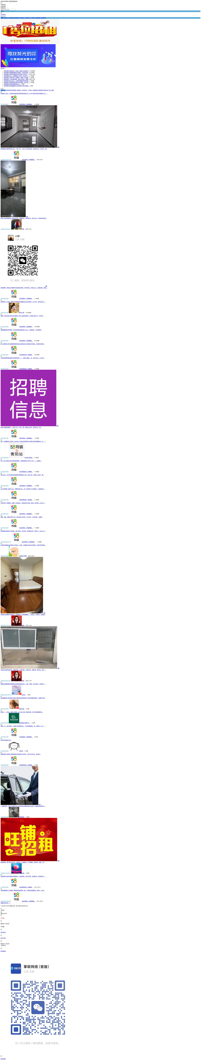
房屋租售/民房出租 (6, 159)
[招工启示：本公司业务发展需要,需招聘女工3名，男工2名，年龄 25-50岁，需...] (1, 473)
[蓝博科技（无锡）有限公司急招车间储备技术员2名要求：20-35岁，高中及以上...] (1, 300)
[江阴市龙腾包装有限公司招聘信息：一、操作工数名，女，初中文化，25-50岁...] (1, 356)
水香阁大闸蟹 (23, 556)
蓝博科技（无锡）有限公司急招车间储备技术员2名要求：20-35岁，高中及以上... (23, 301)
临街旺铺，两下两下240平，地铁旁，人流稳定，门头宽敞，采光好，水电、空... (23, 862)
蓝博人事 (21, 312)
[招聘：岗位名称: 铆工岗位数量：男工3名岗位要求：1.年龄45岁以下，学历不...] (1, 314)
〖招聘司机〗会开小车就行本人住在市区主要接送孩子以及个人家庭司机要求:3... (23, 806)
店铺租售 (38, 18)
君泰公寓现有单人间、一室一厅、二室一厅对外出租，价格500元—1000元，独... (24, 148)
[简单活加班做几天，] (1, 738)
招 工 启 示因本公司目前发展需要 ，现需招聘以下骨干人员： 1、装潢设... (21, 461)
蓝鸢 (23, 873)
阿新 (23, 229)
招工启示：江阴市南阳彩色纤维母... (19, 81)
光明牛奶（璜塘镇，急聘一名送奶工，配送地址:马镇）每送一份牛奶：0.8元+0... (23, 503)
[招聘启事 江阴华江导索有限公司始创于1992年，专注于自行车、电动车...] (1, 752)
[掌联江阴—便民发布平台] (1, 3)
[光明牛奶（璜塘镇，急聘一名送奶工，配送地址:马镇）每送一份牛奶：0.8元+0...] (1, 501)
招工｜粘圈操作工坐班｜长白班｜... (19, 76)
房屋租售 (16, 18)
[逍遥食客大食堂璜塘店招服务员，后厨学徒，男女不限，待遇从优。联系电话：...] (1, 875)
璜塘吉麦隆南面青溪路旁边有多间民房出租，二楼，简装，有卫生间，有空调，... (23, 684)
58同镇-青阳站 (28, 457)
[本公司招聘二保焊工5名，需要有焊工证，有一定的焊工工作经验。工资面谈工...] (1, 487)
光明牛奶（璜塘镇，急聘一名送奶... (19, 77)
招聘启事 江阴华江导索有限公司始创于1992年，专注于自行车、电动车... (21, 754)
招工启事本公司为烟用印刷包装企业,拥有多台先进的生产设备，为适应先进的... (23, 344)
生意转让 (27, 18)
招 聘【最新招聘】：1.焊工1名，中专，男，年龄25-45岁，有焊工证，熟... (21, 427)
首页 (2, 18)
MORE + (3, 68)
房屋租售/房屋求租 (6, 625)
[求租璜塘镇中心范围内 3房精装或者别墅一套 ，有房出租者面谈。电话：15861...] (1, 889)
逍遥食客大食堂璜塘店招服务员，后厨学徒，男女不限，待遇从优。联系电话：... (23, 876)
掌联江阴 (12, 905)
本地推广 (21, 18)
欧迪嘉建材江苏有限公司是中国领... (19, 85)
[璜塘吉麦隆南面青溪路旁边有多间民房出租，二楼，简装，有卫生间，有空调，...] (1, 682)
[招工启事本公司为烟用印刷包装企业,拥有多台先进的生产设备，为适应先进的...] (1, 342)
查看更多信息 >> (5, 903)
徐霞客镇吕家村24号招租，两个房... (19, 82)
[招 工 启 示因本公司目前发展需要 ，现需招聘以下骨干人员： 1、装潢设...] (1, 459)
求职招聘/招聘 (4, 104)
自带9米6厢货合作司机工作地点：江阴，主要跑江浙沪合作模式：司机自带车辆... (23, 545)
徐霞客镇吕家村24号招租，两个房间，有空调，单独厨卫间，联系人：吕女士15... (23, 531)
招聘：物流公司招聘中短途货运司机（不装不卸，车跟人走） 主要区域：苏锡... (24, 287)
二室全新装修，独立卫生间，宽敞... (19, 79)
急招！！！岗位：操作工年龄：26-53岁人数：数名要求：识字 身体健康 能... (22, 712)
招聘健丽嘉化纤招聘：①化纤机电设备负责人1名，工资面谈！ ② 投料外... (21, 330)
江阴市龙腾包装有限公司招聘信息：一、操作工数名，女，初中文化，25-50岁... (23, 358)
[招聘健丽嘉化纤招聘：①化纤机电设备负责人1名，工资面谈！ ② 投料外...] (1, 328)
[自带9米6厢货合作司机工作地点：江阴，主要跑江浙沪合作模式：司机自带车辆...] (1, 543)
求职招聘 (11, 18)
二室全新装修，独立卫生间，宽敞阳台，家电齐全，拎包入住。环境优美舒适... (24, 218)
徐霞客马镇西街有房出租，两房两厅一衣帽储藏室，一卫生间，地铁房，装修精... (23, 614)
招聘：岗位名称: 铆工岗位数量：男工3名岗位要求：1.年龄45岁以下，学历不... (22, 315)
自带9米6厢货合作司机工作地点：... (19, 74)
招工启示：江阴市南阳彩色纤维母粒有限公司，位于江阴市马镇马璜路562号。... (24, 93)
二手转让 (32, 18)
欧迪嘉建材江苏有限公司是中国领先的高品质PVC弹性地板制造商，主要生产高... (23, 698)
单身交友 (45, 90)
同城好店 (5, 18)
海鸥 (23, 625)
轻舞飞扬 (21, 709)
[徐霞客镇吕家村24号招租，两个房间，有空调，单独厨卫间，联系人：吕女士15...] (1, 529)
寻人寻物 (51, 90)
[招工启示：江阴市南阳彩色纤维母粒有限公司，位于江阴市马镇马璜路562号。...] (1, 92)
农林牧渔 (43, 18)
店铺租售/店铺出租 (6, 873)
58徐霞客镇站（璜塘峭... (26, 354)
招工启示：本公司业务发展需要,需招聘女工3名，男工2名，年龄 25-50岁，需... (22, 475)
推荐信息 (3, 90)
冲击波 (21, 751)
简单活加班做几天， (15, 84)
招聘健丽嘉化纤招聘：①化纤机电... (19, 72)
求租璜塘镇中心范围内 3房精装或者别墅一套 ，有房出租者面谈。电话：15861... (23, 890)
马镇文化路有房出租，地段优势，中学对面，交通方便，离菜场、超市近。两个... (23, 670)
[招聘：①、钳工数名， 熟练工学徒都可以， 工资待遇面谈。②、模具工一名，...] (1, 724)
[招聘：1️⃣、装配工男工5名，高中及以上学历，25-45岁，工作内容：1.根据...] (1, 515)
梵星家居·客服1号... (24, 723)
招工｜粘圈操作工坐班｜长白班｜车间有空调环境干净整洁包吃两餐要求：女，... (23, 441)
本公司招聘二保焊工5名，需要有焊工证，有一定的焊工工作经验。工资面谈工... (23, 489)
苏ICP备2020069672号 (22, 905)
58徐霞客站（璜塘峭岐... (26, 104)
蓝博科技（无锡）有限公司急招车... (19, 71)
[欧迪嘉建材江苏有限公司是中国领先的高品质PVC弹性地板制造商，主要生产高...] (1, 696)
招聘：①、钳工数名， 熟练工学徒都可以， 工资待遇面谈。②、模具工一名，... (23, 726)
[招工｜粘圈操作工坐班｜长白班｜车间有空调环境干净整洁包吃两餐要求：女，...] (1, 440)
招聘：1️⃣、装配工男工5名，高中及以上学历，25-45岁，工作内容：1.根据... (22, 517)
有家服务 (21, 817)
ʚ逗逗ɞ (23, 694)
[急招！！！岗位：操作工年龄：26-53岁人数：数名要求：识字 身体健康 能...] (1, 710)
